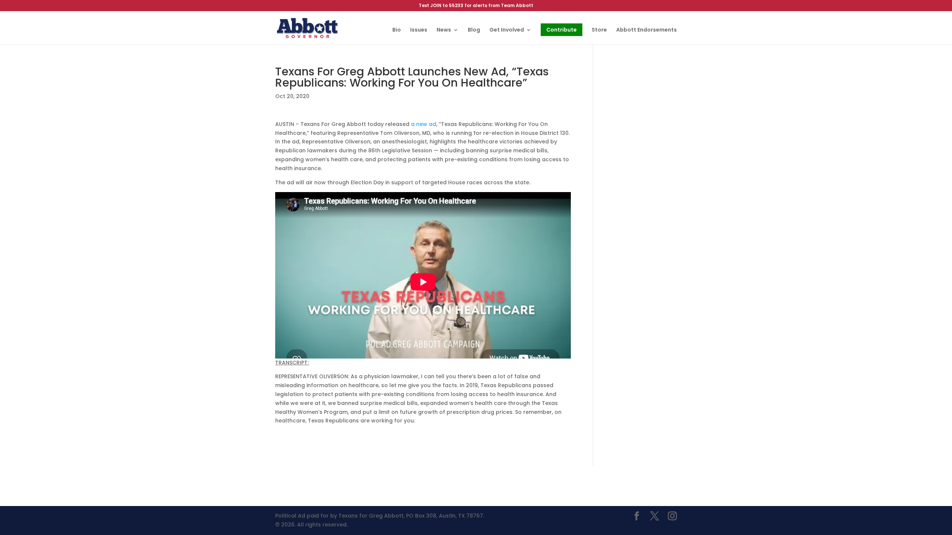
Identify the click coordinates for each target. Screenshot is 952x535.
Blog (474, 30)
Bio (396, 30)
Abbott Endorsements (646, 30)
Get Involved (506, 30)
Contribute (561, 29)
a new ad (423, 124)
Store (599, 30)
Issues (418, 30)
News (444, 30)
